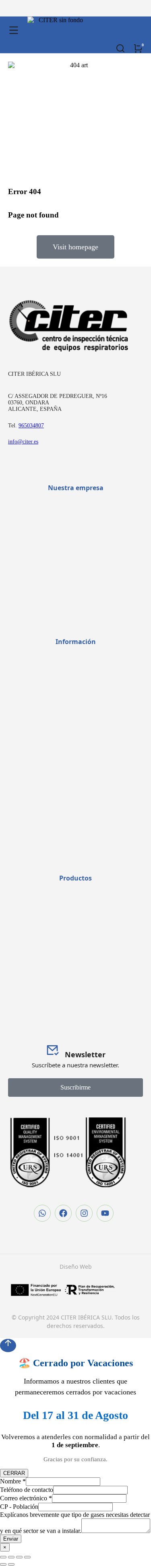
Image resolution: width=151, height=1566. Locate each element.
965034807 (31, 426)
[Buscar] (120, 48)
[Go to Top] (8, 1345)
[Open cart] (138, 48)
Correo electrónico (26, 1498)
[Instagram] (84, 1213)
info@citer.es (23, 442)
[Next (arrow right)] (11, 1564)
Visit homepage (75, 247)
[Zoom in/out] (27, 1557)
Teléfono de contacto (26, 1489)
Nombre (13, 1481)
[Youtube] (105, 1213)
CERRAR (14, 1473)
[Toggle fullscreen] (19, 1557)
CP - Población (19, 1506)
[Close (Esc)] (3, 1557)
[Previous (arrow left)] (3, 1564)
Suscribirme (75, 1087)
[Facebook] (63, 1213)
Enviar (10, 1539)
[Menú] (13, 30)
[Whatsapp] (42, 1213)
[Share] (11, 1557)
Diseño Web (76, 1266)
